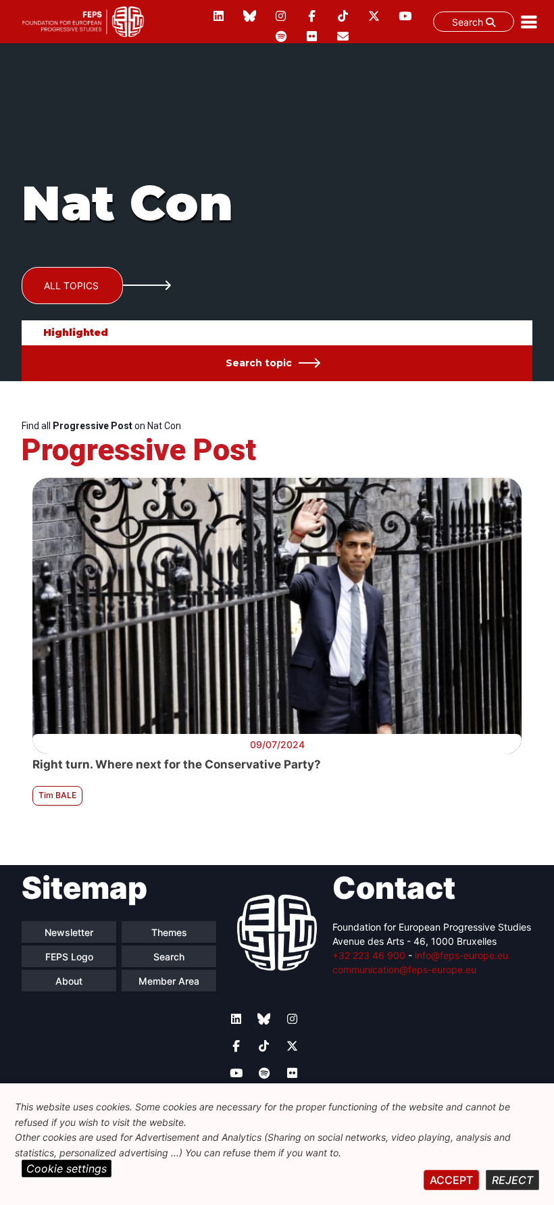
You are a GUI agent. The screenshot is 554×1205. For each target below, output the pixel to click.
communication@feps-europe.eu (404, 969)
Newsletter (69, 932)
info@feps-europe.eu (461, 955)
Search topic (259, 363)
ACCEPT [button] (451, 1180)
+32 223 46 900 (368, 955)
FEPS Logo (69, 956)
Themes (169, 932)
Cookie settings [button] (66, 1168)
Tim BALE (57, 795)
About (68, 981)
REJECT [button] (512, 1180)
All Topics (71, 285)
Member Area (168, 981)
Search (469, 22)
